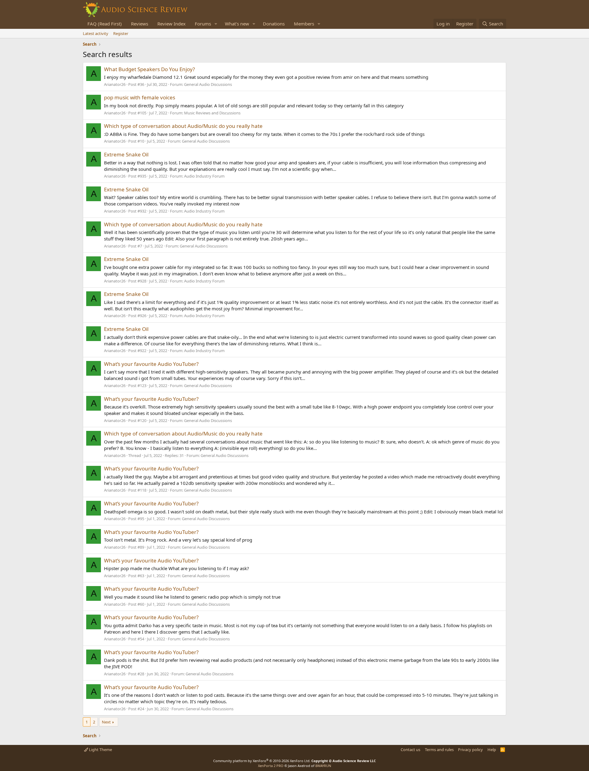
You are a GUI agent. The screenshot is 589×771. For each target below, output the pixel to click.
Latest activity (95, 33)
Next (106, 722)
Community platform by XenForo (261, 760)
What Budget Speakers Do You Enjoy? (149, 69)
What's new (237, 24)
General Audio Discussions (208, 84)
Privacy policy (470, 749)
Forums (203, 24)
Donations (274, 24)
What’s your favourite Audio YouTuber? (151, 363)
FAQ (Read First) (104, 24)
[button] (216, 24)
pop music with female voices (139, 97)
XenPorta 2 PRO (270, 765)
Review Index (171, 24)
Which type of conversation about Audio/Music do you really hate (183, 125)
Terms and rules (439, 749)
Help (491, 749)
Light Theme (100, 749)
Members (304, 24)
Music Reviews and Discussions (212, 113)
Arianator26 (114, 84)
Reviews (139, 24)
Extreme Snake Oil (126, 154)
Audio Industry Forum (204, 176)
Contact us (410, 749)
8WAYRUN (323, 765)
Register (120, 33)
